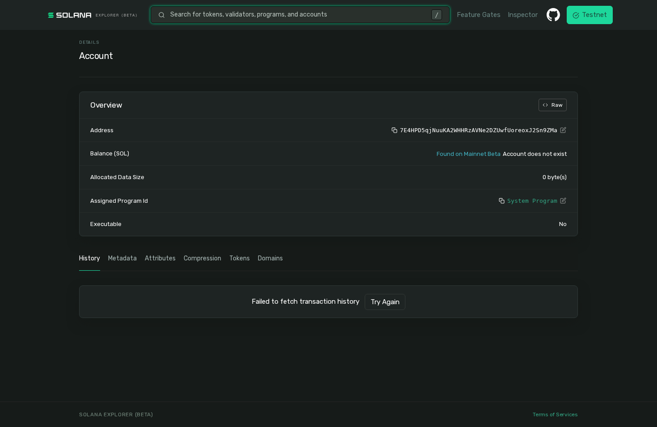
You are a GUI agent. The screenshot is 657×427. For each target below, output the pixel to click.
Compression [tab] (202, 258)
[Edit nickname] (563, 130)
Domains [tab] (270, 258)
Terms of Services (555, 414)
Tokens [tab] (239, 258)
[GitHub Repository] (553, 14)
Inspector (523, 15)
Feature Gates (479, 15)
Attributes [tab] (160, 258)
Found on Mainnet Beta (469, 154)
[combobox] (298, 14)
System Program (532, 200)
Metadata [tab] (122, 258)
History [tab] (89, 258)
